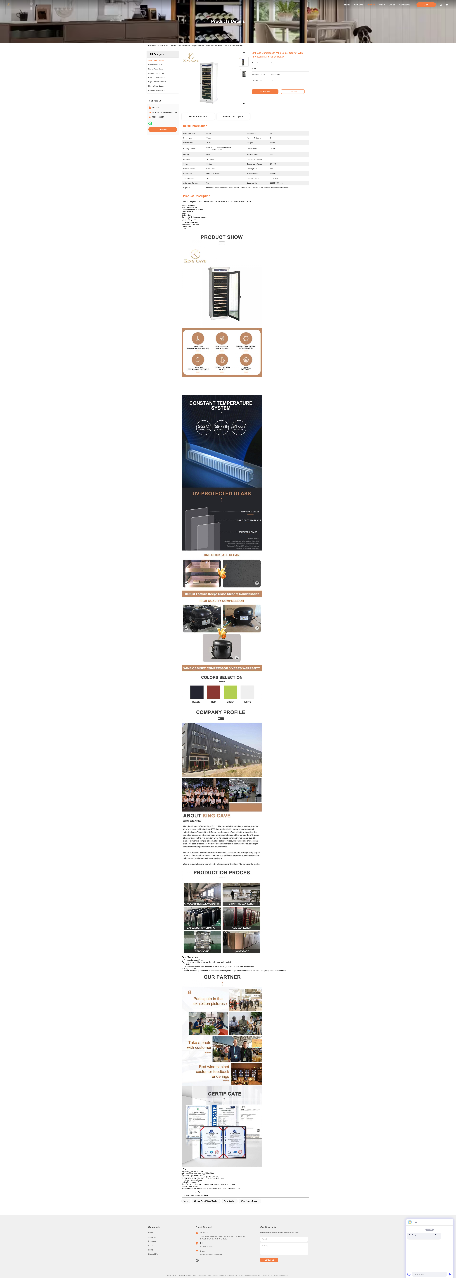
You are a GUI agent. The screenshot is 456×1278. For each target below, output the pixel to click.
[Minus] (450, 1222)
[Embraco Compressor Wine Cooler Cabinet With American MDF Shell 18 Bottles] (209, 78)
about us (358, 5)
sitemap (182, 1275)
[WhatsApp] (150, 123)
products (371, 5)
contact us (404, 5)
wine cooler (229, 1201)
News (150, 1250)
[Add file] (409, 1274)
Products (160, 46)
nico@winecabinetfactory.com (164, 112)
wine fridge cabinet (250, 1201)
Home (347, 5)
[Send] (450, 1274)
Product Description (233, 116)
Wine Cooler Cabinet (173, 46)
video (382, 5)
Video (150, 1246)
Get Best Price (265, 91)
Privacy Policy (172, 1275)
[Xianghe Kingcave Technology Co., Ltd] (9, 5)
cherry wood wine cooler (205, 1201)
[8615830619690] (197, 1261)
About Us (152, 1237)
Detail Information (198, 116)
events (392, 5)
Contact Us (153, 1254)
